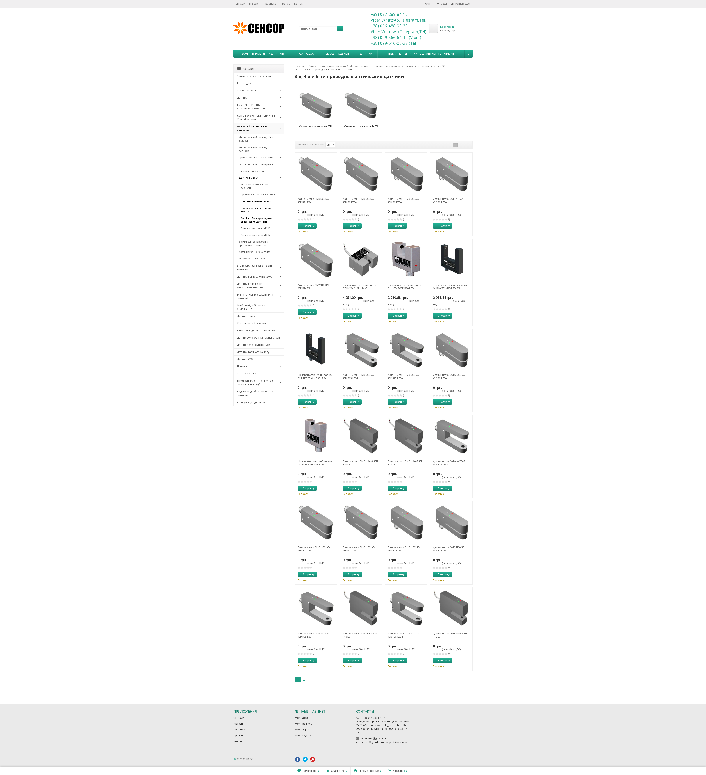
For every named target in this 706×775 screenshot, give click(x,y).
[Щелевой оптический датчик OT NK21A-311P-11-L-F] (361, 260)
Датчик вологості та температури (258, 337)
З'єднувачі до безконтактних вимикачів (255, 393)
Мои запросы (303, 729)
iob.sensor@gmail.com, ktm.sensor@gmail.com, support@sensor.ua (382, 740)
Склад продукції (337, 53)
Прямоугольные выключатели (256, 157)
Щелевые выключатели (256, 201)
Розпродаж (306, 53)
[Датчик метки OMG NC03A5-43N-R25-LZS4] (406, 608)
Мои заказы (302, 717)
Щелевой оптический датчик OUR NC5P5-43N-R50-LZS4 (315, 376)
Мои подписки (304, 735)
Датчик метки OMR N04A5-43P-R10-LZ (450, 635)
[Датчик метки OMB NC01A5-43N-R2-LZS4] (361, 174)
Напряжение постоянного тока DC (257, 209)
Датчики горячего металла (254, 251)
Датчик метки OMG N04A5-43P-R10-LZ (405, 462)
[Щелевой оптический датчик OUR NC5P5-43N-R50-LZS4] (316, 350)
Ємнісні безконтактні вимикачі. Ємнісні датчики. (256, 117)
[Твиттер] (305, 759)
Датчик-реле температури (253, 344)
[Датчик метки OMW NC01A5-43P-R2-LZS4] (316, 260)
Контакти (299, 3)
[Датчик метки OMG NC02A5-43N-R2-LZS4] (406, 522)
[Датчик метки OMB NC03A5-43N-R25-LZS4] (361, 350)
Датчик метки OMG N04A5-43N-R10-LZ (361, 462)
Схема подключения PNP (255, 228)
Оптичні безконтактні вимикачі (252, 128)
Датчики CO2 (245, 359)
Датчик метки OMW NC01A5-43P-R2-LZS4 (314, 286)
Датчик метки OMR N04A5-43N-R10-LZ (360, 635)
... (468, 53)
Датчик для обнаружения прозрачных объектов (254, 243)
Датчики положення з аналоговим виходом (250, 285)
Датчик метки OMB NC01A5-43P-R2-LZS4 (314, 200)
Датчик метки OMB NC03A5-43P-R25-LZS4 (404, 376)
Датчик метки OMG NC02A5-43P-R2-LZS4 (449, 548)
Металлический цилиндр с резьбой (254, 149)
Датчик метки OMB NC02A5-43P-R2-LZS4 (449, 200)
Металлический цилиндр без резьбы (256, 139)
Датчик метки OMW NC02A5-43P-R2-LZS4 (449, 376)
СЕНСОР (240, 3)
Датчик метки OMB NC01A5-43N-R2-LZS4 (359, 200)
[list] (461, 145)
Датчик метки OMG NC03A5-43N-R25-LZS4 (404, 635)
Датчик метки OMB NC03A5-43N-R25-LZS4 (359, 376)
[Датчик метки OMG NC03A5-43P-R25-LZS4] (316, 608)
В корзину (308, 225)
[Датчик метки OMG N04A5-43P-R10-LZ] (406, 436)
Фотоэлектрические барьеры (256, 164)
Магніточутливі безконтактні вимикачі (255, 296)
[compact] (467, 145)
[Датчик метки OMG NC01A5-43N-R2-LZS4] (316, 522)
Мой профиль (303, 723)
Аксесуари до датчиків (251, 402)
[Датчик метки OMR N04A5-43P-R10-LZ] (451, 608)
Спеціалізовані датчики (251, 323)
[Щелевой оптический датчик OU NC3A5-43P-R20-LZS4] (406, 260)
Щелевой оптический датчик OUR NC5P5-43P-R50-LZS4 (450, 286)
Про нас (285, 3)
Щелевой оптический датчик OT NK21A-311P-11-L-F (360, 286)
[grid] (455, 145)
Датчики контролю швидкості (255, 276)
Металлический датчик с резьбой (255, 186)
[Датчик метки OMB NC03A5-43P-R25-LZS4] (406, 350)
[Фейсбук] (298, 759)
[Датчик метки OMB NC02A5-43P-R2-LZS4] (451, 174)
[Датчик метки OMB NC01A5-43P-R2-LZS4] (316, 174)
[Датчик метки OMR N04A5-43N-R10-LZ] (361, 608)
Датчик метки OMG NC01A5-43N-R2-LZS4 (314, 548)
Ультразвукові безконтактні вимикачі (254, 267)
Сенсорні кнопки (247, 373)
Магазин (254, 3)
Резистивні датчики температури (258, 330)
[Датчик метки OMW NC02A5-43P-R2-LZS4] (451, 350)
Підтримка (270, 3)
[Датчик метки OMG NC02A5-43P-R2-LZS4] (451, 522)
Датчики (366, 53)
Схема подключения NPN (255, 235)
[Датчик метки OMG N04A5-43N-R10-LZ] (361, 436)
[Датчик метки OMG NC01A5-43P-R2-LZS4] (361, 522)
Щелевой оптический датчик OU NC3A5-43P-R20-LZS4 (405, 286)
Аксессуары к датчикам (252, 258)
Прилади (242, 366)
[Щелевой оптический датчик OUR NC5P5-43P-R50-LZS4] (451, 260)
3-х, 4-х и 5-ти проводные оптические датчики (256, 219)
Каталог (248, 69)
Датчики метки (248, 177)
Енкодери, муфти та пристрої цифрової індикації (255, 382)
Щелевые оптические (252, 171)
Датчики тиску (246, 316)
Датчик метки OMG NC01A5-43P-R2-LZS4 (359, 548)
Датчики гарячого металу (253, 352)
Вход (444, 3)
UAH (428, 3)
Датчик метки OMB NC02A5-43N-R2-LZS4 (404, 200)
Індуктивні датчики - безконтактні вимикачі (421, 53)
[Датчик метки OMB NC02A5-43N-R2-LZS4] (406, 174)
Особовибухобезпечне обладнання (251, 307)
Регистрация (462, 3)
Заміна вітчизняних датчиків (263, 53)
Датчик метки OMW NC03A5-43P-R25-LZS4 (449, 462)
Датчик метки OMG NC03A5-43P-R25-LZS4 (314, 635)
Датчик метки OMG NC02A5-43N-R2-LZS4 (404, 548)
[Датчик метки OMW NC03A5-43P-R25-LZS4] (451, 436)
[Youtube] (313, 759)
